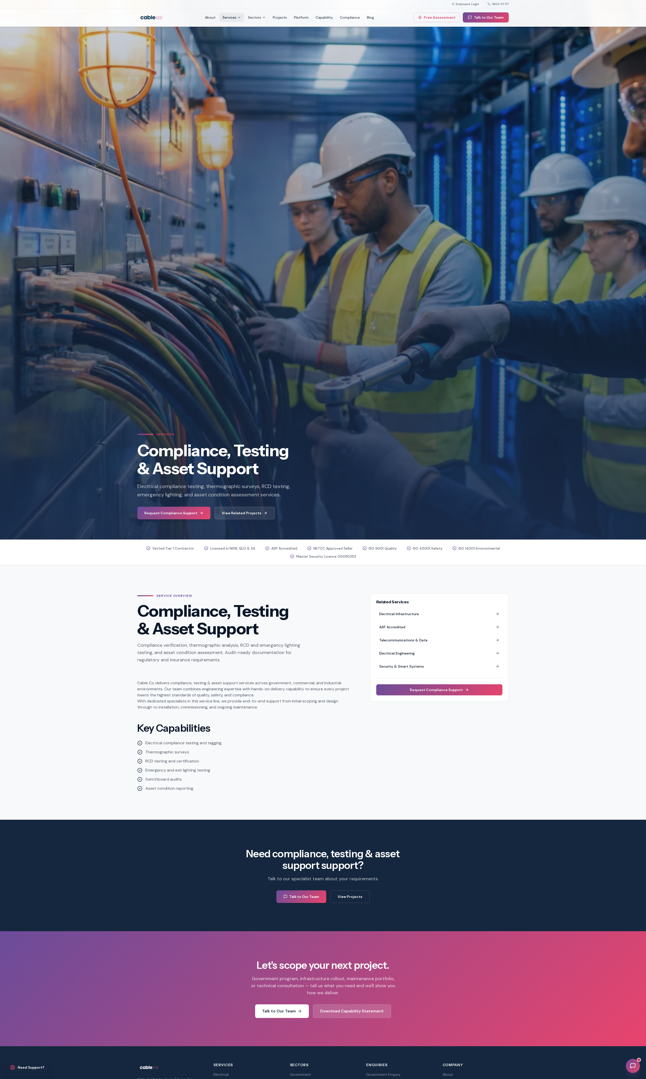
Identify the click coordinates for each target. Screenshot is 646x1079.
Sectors (254, 17)
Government (300, 1074)
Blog (370, 17)
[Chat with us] (633, 1066)
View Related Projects (241, 513)
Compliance (350, 17)
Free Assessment (439, 17)
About (210, 17)
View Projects (350, 896)
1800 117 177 (500, 4)
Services (229, 17)
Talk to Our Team (489, 17)
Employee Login (467, 4)
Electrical (221, 1074)
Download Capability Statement (352, 1011)
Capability (324, 17)
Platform (301, 17)
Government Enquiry (383, 1074)
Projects (280, 17)
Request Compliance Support (170, 513)
